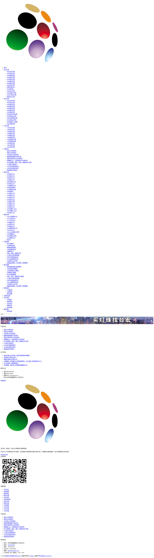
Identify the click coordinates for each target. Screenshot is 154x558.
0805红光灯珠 (11, 102)
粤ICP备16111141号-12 (45, 556)
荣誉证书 (9, 305)
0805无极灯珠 (11, 123)
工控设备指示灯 (11, 249)
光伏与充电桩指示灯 (13, 257)
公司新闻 (9, 292)
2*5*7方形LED (11, 220)
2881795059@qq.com (13, 550)
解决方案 (6, 495)
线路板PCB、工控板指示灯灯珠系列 (17, 160)
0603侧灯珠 (10, 89)
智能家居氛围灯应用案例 (14, 266)
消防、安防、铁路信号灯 (14, 253)
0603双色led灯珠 (11, 93)
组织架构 (9, 301)
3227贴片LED (11, 197)
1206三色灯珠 (11, 145)
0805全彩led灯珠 (11, 120)
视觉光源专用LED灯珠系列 (14, 158)
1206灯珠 (6, 125)
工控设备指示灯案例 (13, 270)
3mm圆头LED (11, 222)
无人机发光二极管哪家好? (11, 363)
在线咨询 (3, 380)
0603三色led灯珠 (11, 94)
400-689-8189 (4, 454)
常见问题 (9, 293)
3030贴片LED (11, 203)
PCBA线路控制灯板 (12, 259)
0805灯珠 (6, 98)
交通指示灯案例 (11, 272)
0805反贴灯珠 (11, 112)
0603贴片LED (11, 176)
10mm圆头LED (11, 237)
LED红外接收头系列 (13, 168)
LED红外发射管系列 (13, 166)
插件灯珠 (6, 214)
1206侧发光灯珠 (11, 139)
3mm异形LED (11, 224)
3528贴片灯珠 (11, 201)
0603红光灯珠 (11, 73)
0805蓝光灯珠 (11, 104)
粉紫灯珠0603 (11, 87)
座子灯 (9, 239)
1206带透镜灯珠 (11, 141)
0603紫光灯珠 (11, 79)
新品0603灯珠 (11, 96)
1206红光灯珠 (11, 129)
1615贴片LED (11, 193)
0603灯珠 (6, 69)
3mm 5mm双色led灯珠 (13, 232)
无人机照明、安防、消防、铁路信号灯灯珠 (19, 162)
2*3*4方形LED (11, 218)
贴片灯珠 (6, 172)
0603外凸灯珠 (11, 91)
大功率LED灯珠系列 (13, 154)
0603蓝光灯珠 (11, 77)
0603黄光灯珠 (11, 81)
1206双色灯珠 (11, 143)
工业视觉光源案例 (12, 268)
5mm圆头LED (11, 226)
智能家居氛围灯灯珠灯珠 (14, 156)
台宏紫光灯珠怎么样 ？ (10, 357)
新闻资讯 (6, 288)
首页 (5, 67)
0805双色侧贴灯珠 (12, 118)
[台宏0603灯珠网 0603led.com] (33, 64)
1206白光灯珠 (11, 127)
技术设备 (9, 307)
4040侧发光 (10, 191)
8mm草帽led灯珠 (11, 235)
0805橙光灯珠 (11, 110)
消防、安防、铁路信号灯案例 (15, 276)
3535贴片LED (11, 205)
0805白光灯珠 (11, 100)
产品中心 (6, 149)
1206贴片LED (11, 179)
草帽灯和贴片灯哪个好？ (11, 359)
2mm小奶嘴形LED (12, 216)
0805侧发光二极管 (12, 122)
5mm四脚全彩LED (12, 228)
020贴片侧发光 (11, 187)
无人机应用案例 (11, 274)
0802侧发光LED (11, 181)
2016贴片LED (11, 199)
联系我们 (6, 309)
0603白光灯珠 (11, 71)
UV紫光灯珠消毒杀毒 (13, 255)
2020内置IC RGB (12, 208)
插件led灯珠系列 (11, 152)
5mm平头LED (11, 230)
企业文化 (9, 303)
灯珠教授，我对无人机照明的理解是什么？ (16, 365)
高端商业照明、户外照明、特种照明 (17, 263)
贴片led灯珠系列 (11, 150)
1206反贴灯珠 (11, 137)
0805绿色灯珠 (11, 106)
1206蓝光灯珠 (11, 131)
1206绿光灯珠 (11, 133)
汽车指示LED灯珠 (12, 261)
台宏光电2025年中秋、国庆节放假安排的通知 (17, 355)
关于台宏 (6, 297)
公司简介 (9, 299)
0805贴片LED (11, 178)
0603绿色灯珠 (11, 75)
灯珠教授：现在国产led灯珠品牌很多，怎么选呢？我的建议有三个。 (23, 361)
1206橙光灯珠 (11, 135)
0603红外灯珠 (11, 85)
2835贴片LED (11, 212)
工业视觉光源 (11, 245)
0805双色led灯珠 (11, 116)
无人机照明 (10, 243)
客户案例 (6, 264)
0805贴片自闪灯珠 (12, 114)
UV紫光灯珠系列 (12, 164)
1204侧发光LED (11, 185)
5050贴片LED (11, 207)
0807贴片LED (11, 183)
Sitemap (32, 556)
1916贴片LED (11, 195)
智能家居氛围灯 (11, 247)
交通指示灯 (10, 251)
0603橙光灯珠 (11, 83)
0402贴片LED (11, 174)
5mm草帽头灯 (11, 234)
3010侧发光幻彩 (11, 189)
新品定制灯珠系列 (12, 170)
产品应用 (6, 241)
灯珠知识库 (7, 295)
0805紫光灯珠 (11, 108)
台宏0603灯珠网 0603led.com (13, 556)
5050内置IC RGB (12, 210)
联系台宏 (9, 311)
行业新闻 (9, 290)
